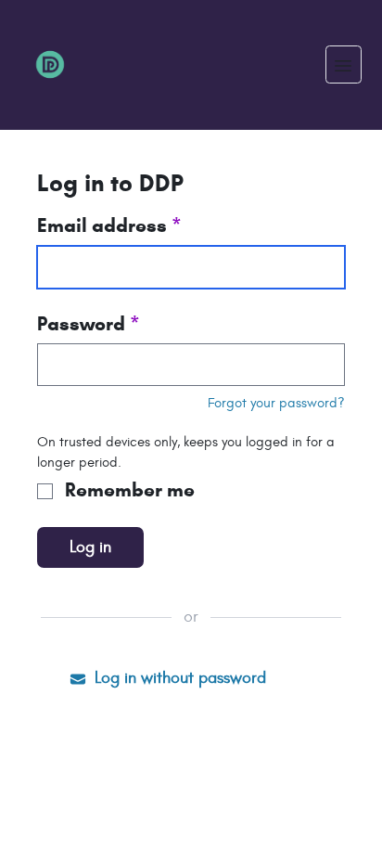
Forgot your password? (276, 402)
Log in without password (178, 678)
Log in (90, 547)
